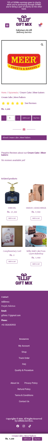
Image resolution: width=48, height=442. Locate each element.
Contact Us (24, 401)
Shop (24, 352)
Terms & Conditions (24, 395)
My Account (24, 346)
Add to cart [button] (12, 218)
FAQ (24, 364)
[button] (7, 25)
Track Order (24, 358)
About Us (15, 383)
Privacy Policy (31, 383)
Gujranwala (13, 92)
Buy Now (36, 118)
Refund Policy (24, 389)
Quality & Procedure (24, 370)
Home (3, 92)
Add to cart (26, 118)
